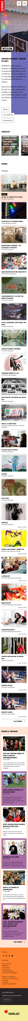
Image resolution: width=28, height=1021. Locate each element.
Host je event (6, 969)
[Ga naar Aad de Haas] (14, 487)
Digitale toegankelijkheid (9, 984)
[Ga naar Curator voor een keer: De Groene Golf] (14, 645)
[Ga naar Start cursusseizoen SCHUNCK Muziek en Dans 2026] (14, 814)
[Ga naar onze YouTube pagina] (12, 956)
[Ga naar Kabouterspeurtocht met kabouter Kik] (14, 261)
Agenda (5, 109)
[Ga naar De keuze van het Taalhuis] (14, 439)
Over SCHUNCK (8, 115)
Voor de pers (5, 967)
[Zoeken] (19, 3)
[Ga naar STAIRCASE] (14, 511)
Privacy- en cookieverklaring (10, 978)
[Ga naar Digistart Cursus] (14, 674)
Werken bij (5, 965)
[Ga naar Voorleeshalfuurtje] (14, 619)
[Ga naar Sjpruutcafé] (14, 565)
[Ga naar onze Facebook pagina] (3, 956)
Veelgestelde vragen (7, 971)
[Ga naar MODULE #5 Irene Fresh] (14, 413)
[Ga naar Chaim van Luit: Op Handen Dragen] (14, 210)
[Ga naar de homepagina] (2, 6)
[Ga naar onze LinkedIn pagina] (9, 956)
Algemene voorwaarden (9, 976)
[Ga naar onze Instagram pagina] (6, 956)
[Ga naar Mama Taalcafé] (14, 592)
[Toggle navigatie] (24, 3)
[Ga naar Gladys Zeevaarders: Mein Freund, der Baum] (14, 311)
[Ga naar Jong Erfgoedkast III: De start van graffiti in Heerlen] (14, 285)
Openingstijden (8, 120)
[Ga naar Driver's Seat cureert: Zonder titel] (14, 538)
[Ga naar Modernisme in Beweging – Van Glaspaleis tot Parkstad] (14, 235)
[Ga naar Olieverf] (14, 463)
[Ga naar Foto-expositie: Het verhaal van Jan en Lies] (14, 386)
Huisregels (5, 982)
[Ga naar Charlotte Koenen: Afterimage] (14, 338)
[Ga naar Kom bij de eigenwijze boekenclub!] (14, 877)
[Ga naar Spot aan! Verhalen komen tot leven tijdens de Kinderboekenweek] (14, 743)
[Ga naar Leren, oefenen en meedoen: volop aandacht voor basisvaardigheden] (14, 912)
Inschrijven (7, 999)
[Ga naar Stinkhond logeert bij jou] (14, 362)
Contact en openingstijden (9, 972)
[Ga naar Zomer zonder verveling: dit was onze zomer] (14, 780)
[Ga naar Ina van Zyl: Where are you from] (14, 183)
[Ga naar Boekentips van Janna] (14, 847)
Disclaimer (5, 980)
